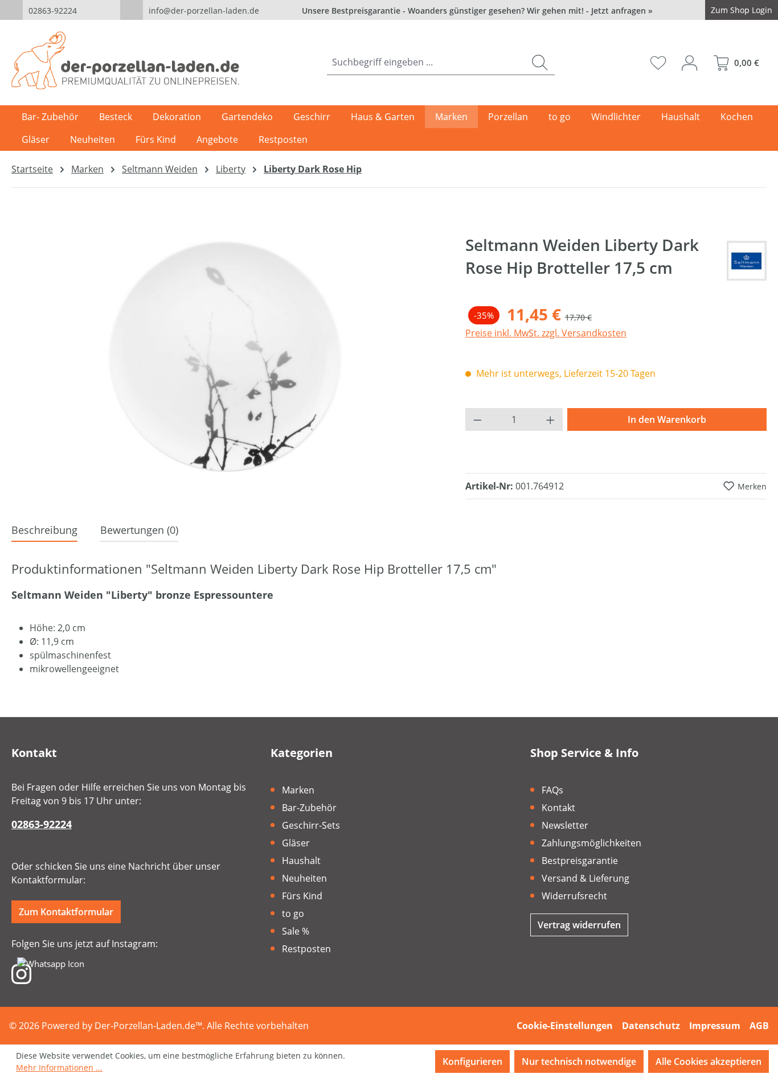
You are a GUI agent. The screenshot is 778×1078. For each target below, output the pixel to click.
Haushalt (301, 860)
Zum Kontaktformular (66, 912)
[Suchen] (540, 62)
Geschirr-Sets (311, 825)
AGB (759, 1025)
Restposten (306, 949)
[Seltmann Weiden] (747, 261)
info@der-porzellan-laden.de (204, 10)
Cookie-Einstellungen (565, 1025)
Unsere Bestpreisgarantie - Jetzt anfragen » (477, 10)
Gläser (296, 843)
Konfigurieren (472, 1061)
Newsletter (565, 825)
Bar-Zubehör (309, 807)
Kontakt (558, 807)
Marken (298, 790)
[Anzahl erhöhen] (551, 419)
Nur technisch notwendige (579, 1061)
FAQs (552, 790)
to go (293, 913)
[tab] (44, 531)
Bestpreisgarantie (580, 860)
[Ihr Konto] (689, 63)
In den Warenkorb (667, 419)
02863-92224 (52, 10)
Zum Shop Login (741, 10)
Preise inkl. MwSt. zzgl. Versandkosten (546, 333)
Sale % (295, 931)
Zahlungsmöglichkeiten (591, 843)
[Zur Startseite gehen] (125, 60)
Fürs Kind (302, 896)
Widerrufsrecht (574, 896)
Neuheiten (304, 878)
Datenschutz (651, 1025)
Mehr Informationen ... (59, 1067)
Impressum (714, 1025)
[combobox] (426, 62)
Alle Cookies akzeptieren (708, 1061)
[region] (227, 355)
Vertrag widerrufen (579, 925)
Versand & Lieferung (585, 878)
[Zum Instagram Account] (21, 973)
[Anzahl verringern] (477, 419)
